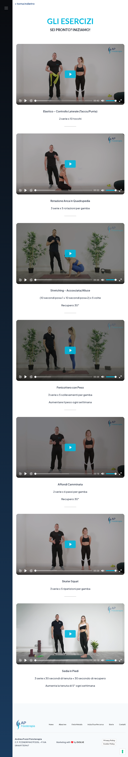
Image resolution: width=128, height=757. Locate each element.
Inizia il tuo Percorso (96, 724)
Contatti (122, 724)
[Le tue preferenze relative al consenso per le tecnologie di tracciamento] (123, 751)
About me (62, 724)
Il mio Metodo (77, 724)
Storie (111, 724)
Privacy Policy (109, 740)
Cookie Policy (109, 744)
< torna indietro (25, 3)
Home (51, 724)
